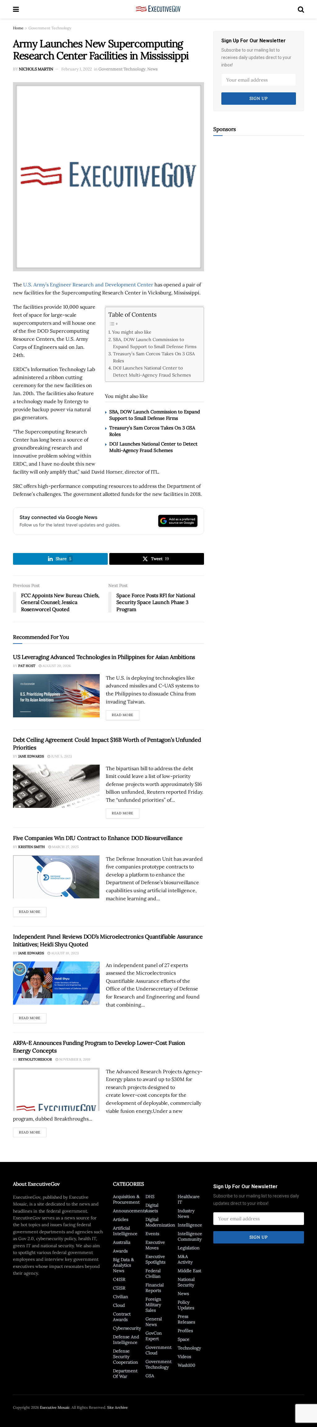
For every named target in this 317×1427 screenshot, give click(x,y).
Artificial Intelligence (125, 1230)
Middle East (189, 1270)
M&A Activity (185, 1259)
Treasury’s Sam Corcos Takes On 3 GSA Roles (154, 357)
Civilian (120, 1296)
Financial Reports (154, 1287)
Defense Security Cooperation (125, 1356)
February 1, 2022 (76, 69)
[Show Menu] (16, 9)
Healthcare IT (189, 1199)
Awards (120, 1251)
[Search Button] (301, 9)
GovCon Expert (153, 1335)
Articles (120, 1219)
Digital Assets (151, 1208)
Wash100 (186, 1365)
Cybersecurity (127, 1328)
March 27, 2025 (65, 847)
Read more (125, 713)
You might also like (131, 332)
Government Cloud (158, 1350)
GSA (149, 1375)
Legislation (189, 1248)
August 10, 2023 (64, 953)
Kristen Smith (31, 847)
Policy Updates (186, 1305)
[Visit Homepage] (158, 9)
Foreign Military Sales (153, 1304)
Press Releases (186, 1319)
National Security (186, 1282)
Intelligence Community (190, 1236)
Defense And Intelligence (126, 1339)
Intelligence (190, 1225)
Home (18, 28)
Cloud (119, 1305)
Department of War (125, 1373)
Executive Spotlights (155, 1259)
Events (152, 1233)
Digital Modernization (160, 1222)
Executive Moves (155, 1245)
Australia (121, 1242)
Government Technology (49, 28)
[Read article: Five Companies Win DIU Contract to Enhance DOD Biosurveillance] (56, 876)
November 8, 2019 (74, 1059)
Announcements (129, 1211)
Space (183, 1339)
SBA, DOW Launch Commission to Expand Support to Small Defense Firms (155, 342)
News (152, 69)
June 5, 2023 (61, 756)
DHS (149, 1196)
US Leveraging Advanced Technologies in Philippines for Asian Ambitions (104, 657)
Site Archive (117, 1407)
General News (153, 1321)
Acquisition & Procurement (126, 1199)
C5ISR (119, 1288)
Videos (184, 1356)
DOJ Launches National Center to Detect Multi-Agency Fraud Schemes (152, 371)
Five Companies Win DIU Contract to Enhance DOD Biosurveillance (98, 838)
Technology (189, 1348)
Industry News (186, 1213)
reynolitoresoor (35, 1059)
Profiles (185, 1330)
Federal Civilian (153, 1273)
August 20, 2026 (56, 666)
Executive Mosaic (55, 1407)
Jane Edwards (31, 756)
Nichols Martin (36, 69)
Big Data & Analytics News (123, 1265)
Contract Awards (122, 1316)
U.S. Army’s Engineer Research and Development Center (88, 284)
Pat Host (26, 666)
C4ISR (119, 1279)
